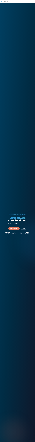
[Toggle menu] (33, 1)
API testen (23, 228)
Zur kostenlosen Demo (13, 228)
